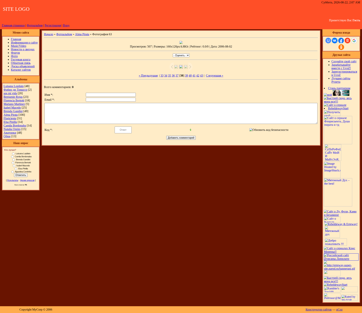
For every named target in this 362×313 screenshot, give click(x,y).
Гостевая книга (20, 59)
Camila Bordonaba (15, 125)
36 (173, 75)
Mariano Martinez (14, 104)
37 (177, 75)
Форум (15, 52)
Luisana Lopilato (14, 86)
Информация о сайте (24, 42)
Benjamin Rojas (13, 96)
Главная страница (13, 25)
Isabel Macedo (12, 107)
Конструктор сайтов (319, 309)
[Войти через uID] (328, 40)
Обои (7, 136)
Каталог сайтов (21, 69)
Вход (66, 25)
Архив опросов (27, 180)
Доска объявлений (23, 66)
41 (194, 75)
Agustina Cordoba (23, 171)
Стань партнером (339, 88)
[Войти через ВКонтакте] (334, 40)
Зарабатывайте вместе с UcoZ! (341, 66)
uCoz (339, 309)
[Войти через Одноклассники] (341, 47)
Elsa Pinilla (10, 122)
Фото (14, 56)
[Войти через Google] (354, 41)
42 (197, 75)
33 (161, 75)
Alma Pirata (11, 114)
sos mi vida (10, 93)
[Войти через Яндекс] (347, 40)
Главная (16, 39)
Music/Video (18, 46)
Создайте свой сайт (344, 61)
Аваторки (10, 132)
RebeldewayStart (338, 108)
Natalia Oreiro (12, 129)
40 (190, 75)
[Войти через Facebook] (341, 40)
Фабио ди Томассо (15, 89)
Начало (48, 34)
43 (201, 75)
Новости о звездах (23, 49)
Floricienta (10, 118)
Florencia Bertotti (14, 100)
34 (165, 75)
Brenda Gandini (13, 111)
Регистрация (53, 25)
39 (186, 75)
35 (169, 75)
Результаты (12, 180)
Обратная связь (21, 62)
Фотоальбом (35, 25)
